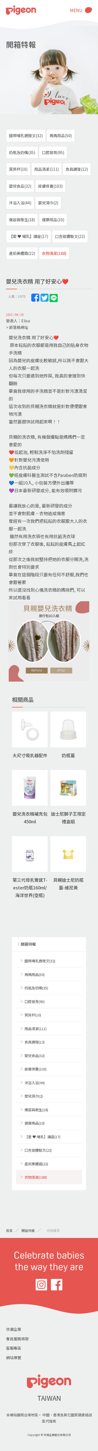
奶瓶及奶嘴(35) (22, 152)
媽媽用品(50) (61, 135)
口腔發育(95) (53, 152)
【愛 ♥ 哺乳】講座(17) (28, 236)
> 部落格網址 (17, 327)
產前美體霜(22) (22, 253)
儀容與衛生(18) (22, 219)
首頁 (9, 1230)
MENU (76, 10)
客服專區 (13, 1348)
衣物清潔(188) (54, 253)
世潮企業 (13, 1329)
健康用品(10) (53, 219)
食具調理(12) (77, 169)
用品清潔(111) (46, 169)
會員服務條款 (17, 1338)
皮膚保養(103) (50, 186)
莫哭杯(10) (18, 169)
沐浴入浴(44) (20, 202)
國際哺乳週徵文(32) (26, 135)
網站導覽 (13, 1357)
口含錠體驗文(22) (70, 236)
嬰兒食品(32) (20, 186)
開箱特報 (28, 944)
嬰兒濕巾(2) (48, 202)
